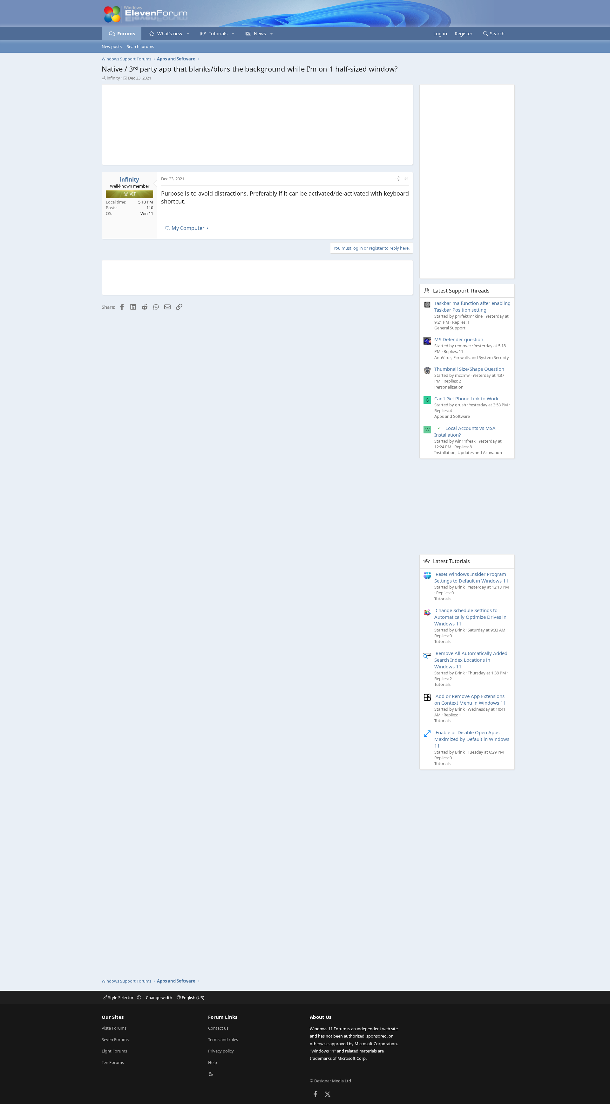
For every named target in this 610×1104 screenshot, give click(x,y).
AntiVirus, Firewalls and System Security (471, 357)
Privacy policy (221, 1051)
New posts (112, 46)
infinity (113, 78)
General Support (449, 328)
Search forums (140, 46)
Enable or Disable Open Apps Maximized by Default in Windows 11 (471, 739)
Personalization (449, 387)
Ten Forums (113, 1062)
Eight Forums (114, 1051)
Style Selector (120, 997)
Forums (126, 33)
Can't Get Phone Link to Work (466, 398)
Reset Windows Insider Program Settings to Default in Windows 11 (471, 577)
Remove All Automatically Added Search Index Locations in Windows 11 (470, 660)
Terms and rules (223, 1039)
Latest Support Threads (461, 290)
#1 (406, 179)
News (260, 33)
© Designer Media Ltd (330, 1081)
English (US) (192, 997)
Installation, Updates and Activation (468, 452)
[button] (188, 33)
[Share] (397, 179)
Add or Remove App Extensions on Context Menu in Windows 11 (470, 699)
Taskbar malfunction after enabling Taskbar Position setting (472, 306)
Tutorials (218, 33)
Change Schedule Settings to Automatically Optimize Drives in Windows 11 (470, 617)
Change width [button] (159, 997)
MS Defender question (458, 339)
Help (212, 1062)
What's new (169, 33)
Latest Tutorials (451, 561)
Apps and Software (452, 416)
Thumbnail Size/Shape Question (469, 369)
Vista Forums (114, 1028)
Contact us (218, 1028)
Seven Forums (115, 1039)
